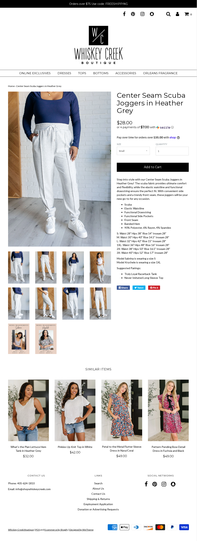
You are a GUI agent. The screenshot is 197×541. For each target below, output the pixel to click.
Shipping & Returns (98, 499)
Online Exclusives (35, 73)
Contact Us (98, 493)
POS (37, 529)
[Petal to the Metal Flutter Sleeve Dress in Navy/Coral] (121, 410)
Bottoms (101, 73)
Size (119, 144)
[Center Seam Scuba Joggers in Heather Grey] (18, 267)
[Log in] (175, 14)
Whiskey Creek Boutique (21, 529)
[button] (153, 127)
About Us (98, 488)
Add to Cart (153, 167)
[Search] (165, 14)
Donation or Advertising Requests (98, 509)
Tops (82, 73)
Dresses (64, 73)
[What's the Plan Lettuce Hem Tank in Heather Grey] (28, 410)
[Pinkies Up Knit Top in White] (75, 410)
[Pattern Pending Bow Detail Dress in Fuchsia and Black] (168, 410)
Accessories (125, 73)
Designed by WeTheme (81, 529)
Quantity (161, 144)
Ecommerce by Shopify (56, 529)
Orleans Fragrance (160, 73)
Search (98, 483)
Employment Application (98, 504)
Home (11, 86)
